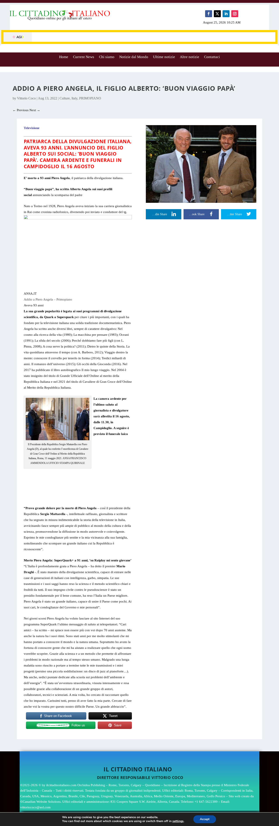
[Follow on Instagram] (234, 13)
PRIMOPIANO (90, 98)
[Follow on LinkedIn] (226, 13)
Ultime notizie (164, 57)
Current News (83, 57)
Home (63, 57)
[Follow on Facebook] (208, 13)
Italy (74, 98)
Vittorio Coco (26, 98)
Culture (65, 98)
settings (178, 821)
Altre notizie (189, 57)
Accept (204, 819)
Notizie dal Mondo (133, 57)
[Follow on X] (217, 13)
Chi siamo (106, 57)
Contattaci (212, 57)
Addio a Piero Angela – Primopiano (48, 299)
